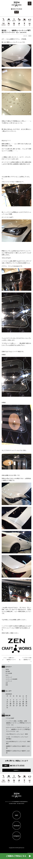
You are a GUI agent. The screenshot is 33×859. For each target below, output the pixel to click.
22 (23, 703)
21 (20, 703)
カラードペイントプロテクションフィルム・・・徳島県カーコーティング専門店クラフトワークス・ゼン (18, 729)
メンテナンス (9, 681)
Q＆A (7, 675)
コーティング (9, 677)
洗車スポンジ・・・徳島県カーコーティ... (9, 659)
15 (23, 701)
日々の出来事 (9, 673)
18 (10, 703)
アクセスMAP (10, 718)
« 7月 (3, 713)
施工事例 (8, 671)
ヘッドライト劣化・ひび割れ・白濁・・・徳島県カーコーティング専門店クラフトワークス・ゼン (18, 723)
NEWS (7, 669)
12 (13, 701)
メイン (5, 657)
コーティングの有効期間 (11, 679)
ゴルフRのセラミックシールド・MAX (17, 734)
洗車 (7, 683)
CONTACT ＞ (16, 770)
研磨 (7, 685)
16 (26, 701)
